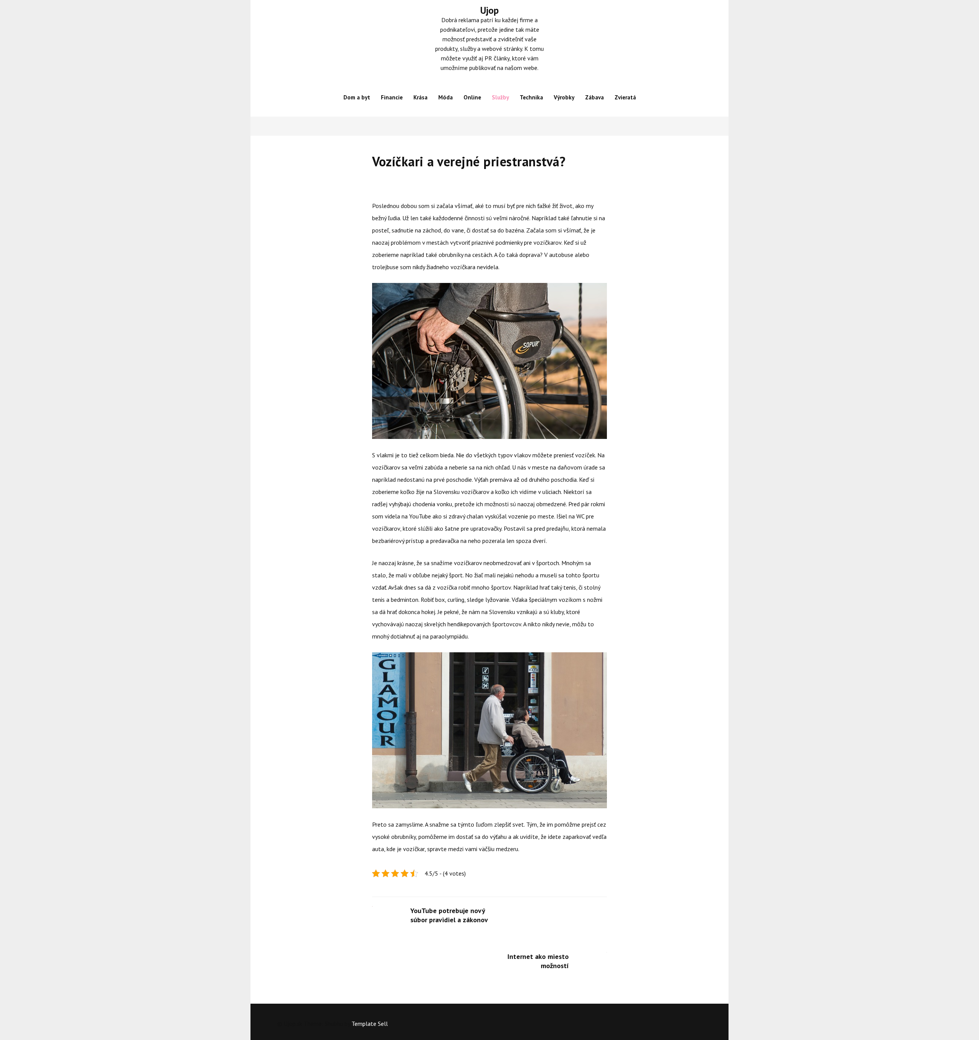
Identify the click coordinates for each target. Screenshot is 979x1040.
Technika (531, 97)
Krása (420, 97)
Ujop (489, 10)
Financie (392, 97)
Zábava (594, 97)
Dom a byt (356, 97)
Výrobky (564, 97)
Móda (445, 97)
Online (472, 97)
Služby (500, 97)
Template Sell (369, 1023)
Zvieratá (625, 97)
